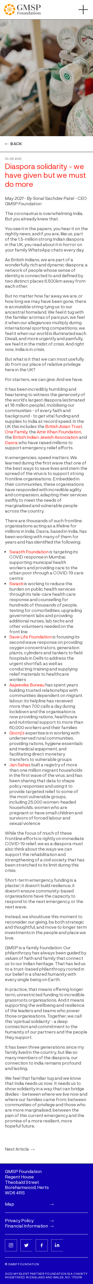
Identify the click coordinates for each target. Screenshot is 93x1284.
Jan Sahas (19, 764)
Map (9, 1204)
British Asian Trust (63, 426)
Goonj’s (17, 733)
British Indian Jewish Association (45, 437)
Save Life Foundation (30, 637)
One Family (16, 432)
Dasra (11, 442)
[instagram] (11, 1245)
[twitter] (26, 1245)
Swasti (16, 583)
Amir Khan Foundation (59, 432)
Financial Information (26, 1226)
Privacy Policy (19, 1220)
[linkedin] (57, 1245)
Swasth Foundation (29, 551)
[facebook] (42, 1245)
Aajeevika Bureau (26, 685)
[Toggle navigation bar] (83, 9)
